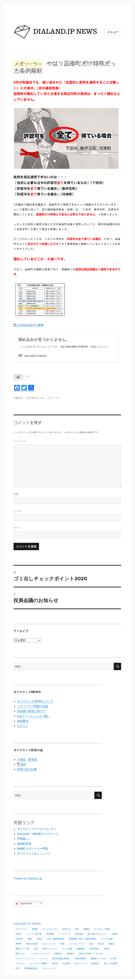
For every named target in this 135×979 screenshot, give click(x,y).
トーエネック (64, 934)
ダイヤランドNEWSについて (35, 701)
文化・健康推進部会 (56, 939)
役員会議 (79, 934)
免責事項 (22, 721)
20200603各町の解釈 (30, 325)
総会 (91, 943)
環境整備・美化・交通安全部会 (82, 939)
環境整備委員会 (31, 968)
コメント (19, 441)
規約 (23, 764)
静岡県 (18, 943)
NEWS (18, 934)
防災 (77, 929)
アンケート (20, 963)
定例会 (39, 939)
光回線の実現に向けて (31, 711)
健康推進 (81, 948)
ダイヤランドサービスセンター (36, 829)
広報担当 (18, 398)
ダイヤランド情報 (102, 929)
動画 (30, 939)
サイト (17, 527)
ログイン (22, 726)
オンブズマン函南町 (38, 963)
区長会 (114, 958)
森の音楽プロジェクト (97, 934)
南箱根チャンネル (98, 958)
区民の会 (66, 929)
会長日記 (19, 939)
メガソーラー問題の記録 (32, 706)
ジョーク (43, 958)
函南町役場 (24, 843)
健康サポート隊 (22, 948)
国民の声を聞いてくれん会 (90, 953)
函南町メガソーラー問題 (32, 848)
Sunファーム (80, 963)
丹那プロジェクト (50, 948)
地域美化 (70, 953)
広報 (36, 948)
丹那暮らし (24, 838)
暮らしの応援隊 (110, 963)
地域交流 (95, 963)
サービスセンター (50, 929)
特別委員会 (94, 948)
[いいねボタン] (18, 376)
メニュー (113, 32)
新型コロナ (20, 953)
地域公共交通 (32, 943)
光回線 (114, 934)
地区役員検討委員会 (60, 958)
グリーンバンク (49, 968)
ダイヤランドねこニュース (34, 853)
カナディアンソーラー (25, 958)
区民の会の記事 (27, 769)
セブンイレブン (49, 943)
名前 (16, 494)
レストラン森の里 (33, 934)
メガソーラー (54, 398)
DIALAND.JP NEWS (27, 923)
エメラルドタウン (77, 943)
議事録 (86, 929)
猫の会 (101, 943)
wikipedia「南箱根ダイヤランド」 (39, 834)
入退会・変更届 (27, 759)
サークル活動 (107, 939)
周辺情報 (50, 934)
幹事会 (107, 948)
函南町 (35, 929)
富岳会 (55, 963)
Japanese (25, 903)
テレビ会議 (67, 948)
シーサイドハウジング (39, 953)
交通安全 (58, 953)
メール (17, 510)
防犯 (63, 943)
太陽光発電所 (80, 958)
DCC (17, 968)
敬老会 (111, 943)
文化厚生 (66, 963)
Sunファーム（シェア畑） (33, 716)
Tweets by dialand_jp (28, 878)
